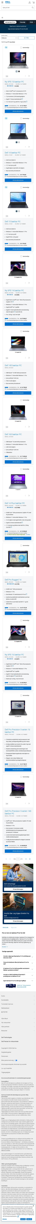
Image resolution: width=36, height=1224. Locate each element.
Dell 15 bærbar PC (13, 221)
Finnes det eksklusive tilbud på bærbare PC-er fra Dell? (16, 963)
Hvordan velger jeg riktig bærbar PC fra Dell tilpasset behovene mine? (17, 956)
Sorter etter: (4, 35)
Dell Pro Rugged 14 (13, 580)
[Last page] (29, 859)
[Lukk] (33, 1206)
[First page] (6, 859)
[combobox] (18, 8)
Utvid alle (5, 927)
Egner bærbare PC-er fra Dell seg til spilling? (14, 980)
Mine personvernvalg (7, 1060)
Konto (3, 996)
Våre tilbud (4, 1018)
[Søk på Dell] (33, 8)
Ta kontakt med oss (7, 1004)
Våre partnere (5, 1026)
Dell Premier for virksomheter (9, 1041)
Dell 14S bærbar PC (13, 365)
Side (15, 859)
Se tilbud (28, 534)
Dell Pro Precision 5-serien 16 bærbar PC (17, 730)
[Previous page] (10, 859)
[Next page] (26, 859)
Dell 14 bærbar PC (13, 153)
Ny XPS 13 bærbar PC (14, 82)
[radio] (16, 71)
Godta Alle (29, 1219)
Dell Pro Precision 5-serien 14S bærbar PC (18, 812)
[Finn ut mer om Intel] (10, 985)
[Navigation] (2, 2)
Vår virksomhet (5, 1022)
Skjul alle (13, 927)
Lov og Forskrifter (6, 1068)
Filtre (27, 38)
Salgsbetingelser (6, 1052)
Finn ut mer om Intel (21, 986)
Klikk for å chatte (5, 1150)
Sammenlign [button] (26, 47)
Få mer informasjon (18, 889)
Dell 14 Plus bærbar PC (15, 503)
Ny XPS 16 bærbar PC (14, 655)
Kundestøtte (4, 1000)
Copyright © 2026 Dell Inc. (9, 1048)
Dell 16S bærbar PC (13, 434)
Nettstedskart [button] (5, 1008)
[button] (30, 2)
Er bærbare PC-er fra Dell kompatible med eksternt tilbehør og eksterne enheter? (16, 969)
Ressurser (4, 1030)
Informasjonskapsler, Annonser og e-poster (13, 1064)
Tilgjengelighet (5, 1072)
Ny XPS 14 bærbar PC (14, 290)
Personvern (4, 1056)
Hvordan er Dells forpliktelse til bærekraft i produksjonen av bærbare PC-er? (14, 975)
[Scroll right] (34, 22)
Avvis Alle (23, 1219)
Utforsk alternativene (18, 111)
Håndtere (4, 1219)
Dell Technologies (6, 1037)
